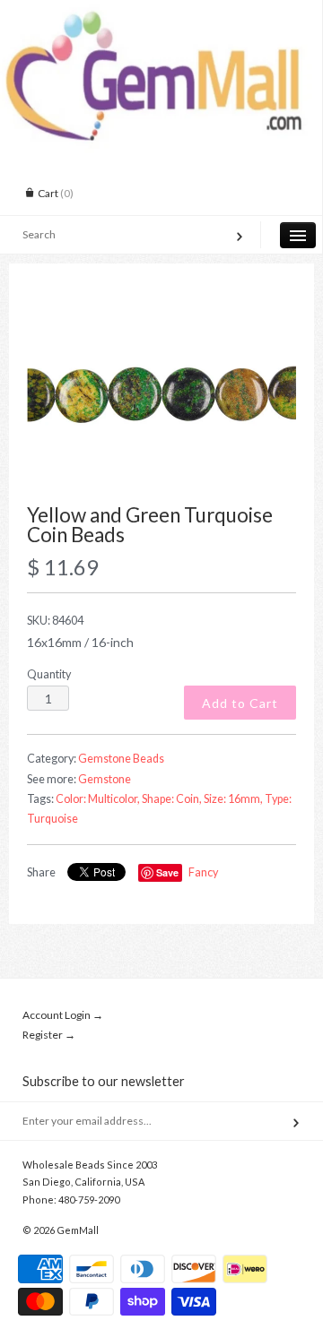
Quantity (49, 674)
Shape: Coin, (172, 799)
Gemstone (104, 779)
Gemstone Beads (121, 758)
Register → (48, 1034)
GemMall (78, 1230)
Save (167, 872)
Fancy (203, 872)
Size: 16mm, (233, 799)
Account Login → (62, 1015)
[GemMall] (161, 16)
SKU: (55, 620)
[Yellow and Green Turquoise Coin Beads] (161, 393)
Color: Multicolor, (98, 799)
